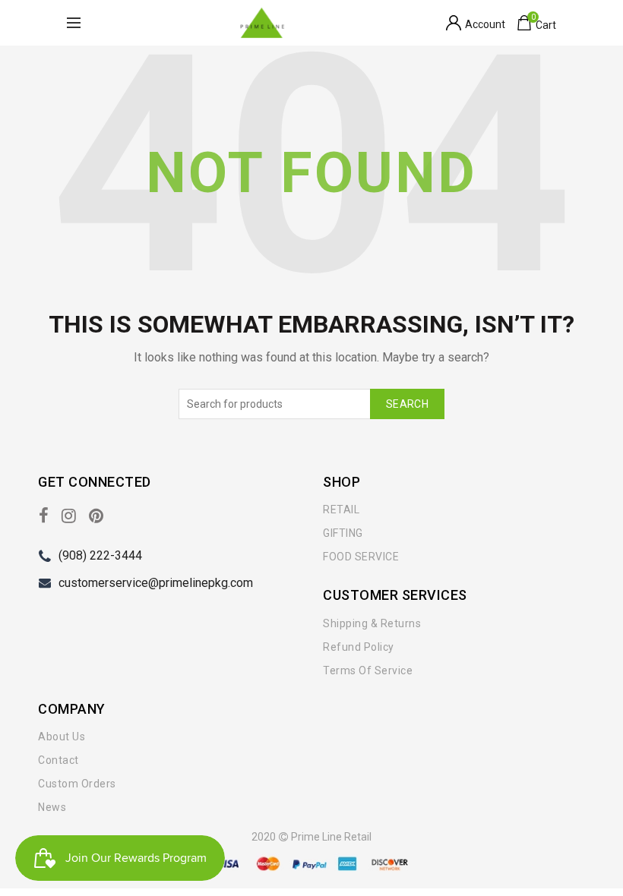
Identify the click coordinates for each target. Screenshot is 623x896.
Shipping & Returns (372, 623)
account (485, 24)
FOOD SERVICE (361, 557)
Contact (58, 760)
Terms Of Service (368, 670)
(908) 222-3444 (100, 555)
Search (407, 404)
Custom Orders (77, 784)
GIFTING (343, 533)
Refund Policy (358, 647)
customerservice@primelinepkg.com (156, 583)
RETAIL (341, 509)
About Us (61, 736)
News (52, 807)
